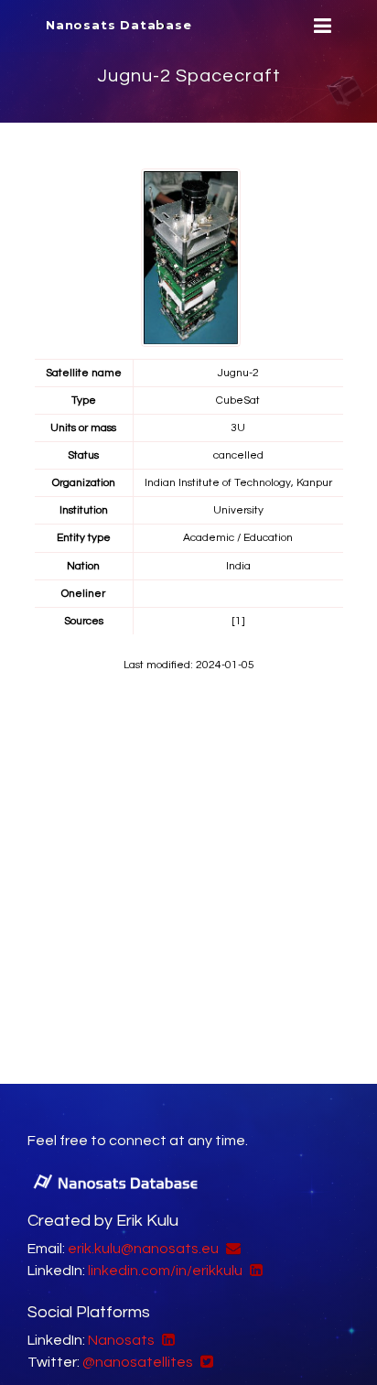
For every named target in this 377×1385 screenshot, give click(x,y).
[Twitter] (204, 1362)
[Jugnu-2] (191, 257)
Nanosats (121, 1340)
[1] (238, 621)
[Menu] (320, 26)
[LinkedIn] (254, 1270)
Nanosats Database (119, 24)
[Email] (231, 1248)
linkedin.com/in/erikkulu (165, 1270)
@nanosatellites (137, 1362)
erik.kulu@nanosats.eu (143, 1248)
